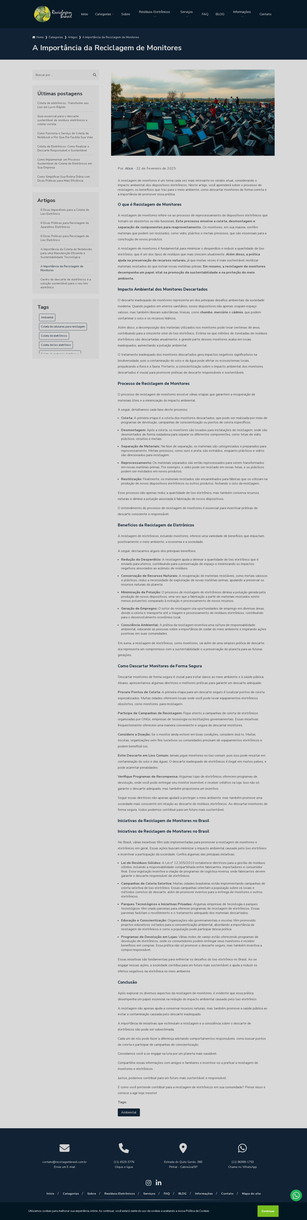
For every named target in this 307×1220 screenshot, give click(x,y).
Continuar (268, 1211)
